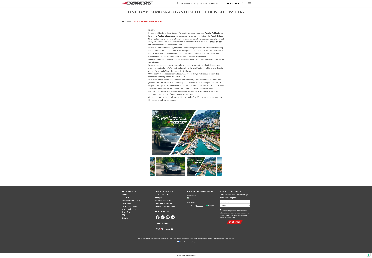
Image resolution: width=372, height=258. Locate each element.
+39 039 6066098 (167, 206)
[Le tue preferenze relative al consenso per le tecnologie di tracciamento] (368, 254)
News (129, 22)
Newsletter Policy (230, 217)
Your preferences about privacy (187, 242)
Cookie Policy (193, 238)
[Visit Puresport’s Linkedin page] (173, 218)
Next (224, 167)
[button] (248, 3)
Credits (174, 238)
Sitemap (179, 238)
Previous (147, 167)
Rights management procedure (205, 238)
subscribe (235, 222)
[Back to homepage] (123, 21)
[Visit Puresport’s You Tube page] (168, 218)
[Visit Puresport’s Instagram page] (163, 218)
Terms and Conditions (219, 238)
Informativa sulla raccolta (186, 256)
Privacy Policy (185, 238)
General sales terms (229, 238)
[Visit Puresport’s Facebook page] (158, 218)
